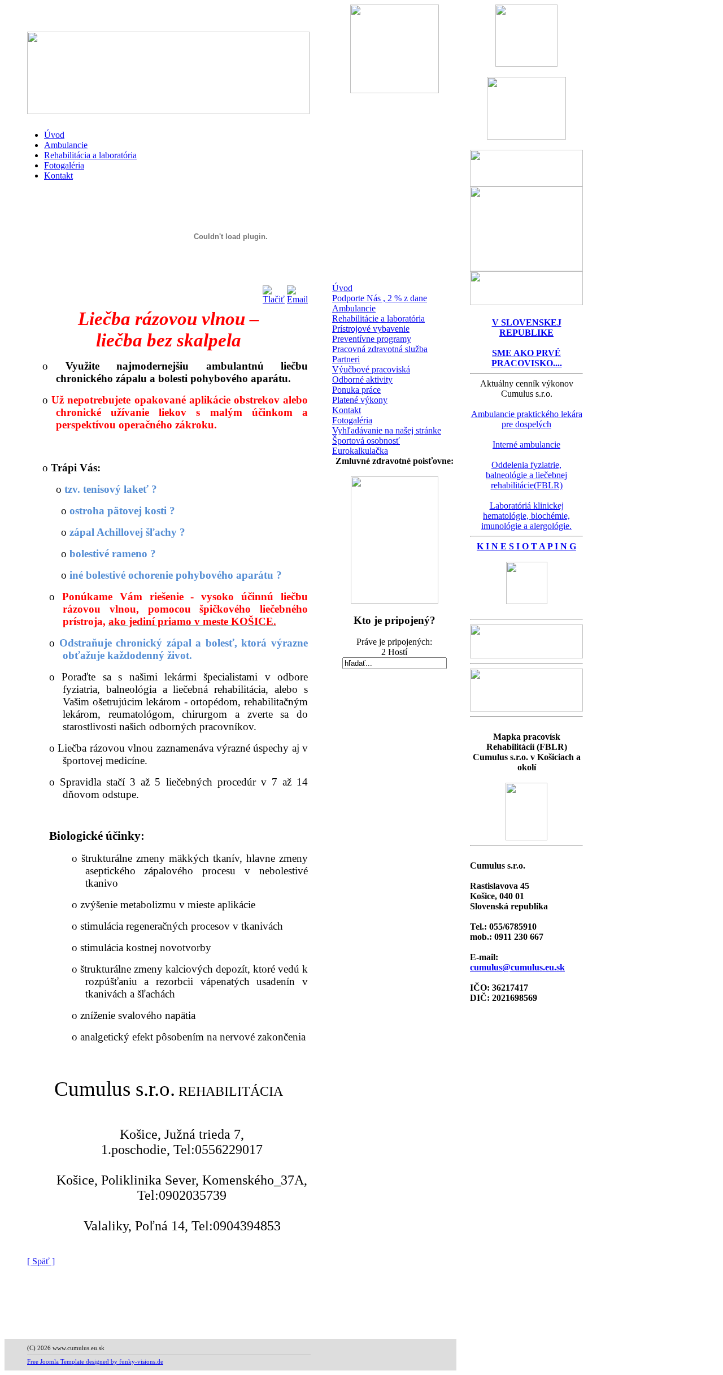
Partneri (346, 359)
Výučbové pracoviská (371, 369)
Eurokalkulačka (360, 451)
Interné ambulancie (526, 444)
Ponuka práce (356, 389)
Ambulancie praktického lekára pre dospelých (526, 419)
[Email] (297, 292)
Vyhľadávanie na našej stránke (386, 430)
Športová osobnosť (366, 440)
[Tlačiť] (274, 292)
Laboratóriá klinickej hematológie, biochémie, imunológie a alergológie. (526, 516)
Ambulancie (66, 145)
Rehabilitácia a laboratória (90, 155)
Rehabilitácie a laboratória (378, 318)
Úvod (54, 135)
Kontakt (58, 175)
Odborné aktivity (362, 379)
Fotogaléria (64, 165)
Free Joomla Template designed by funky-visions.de (95, 1361)
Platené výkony (359, 400)
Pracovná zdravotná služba (380, 349)
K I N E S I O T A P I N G (526, 546)
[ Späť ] (41, 1261)
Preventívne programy (371, 339)
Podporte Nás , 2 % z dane (379, 298)
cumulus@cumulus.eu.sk (517, 967)
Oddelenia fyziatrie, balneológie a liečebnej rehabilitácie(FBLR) (526, 475)
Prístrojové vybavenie (371, 328)
